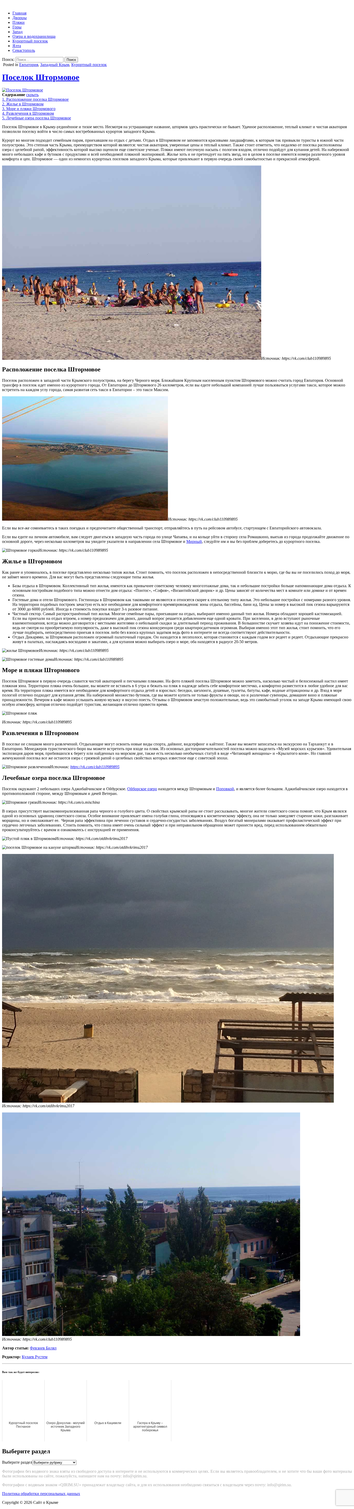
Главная (19, 13)
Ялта (16, 46)
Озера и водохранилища (33, 36)
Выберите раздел (17, 1462)
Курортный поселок (30, 41)
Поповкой (225, 789)
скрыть (32, 94)
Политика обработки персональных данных (41, 1493)
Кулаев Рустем (34, 1357)
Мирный (194, 541)
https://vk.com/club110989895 (94, 767)
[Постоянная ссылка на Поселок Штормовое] (22, 90)
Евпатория (28, 64)
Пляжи (18, 22)
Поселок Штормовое (40, 77)
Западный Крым (54, 64)
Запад (17, 32)
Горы (17, 27)
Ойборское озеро (142, 789)
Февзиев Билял (43, 1348)
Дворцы (19, 18)
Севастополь (23, 50)
